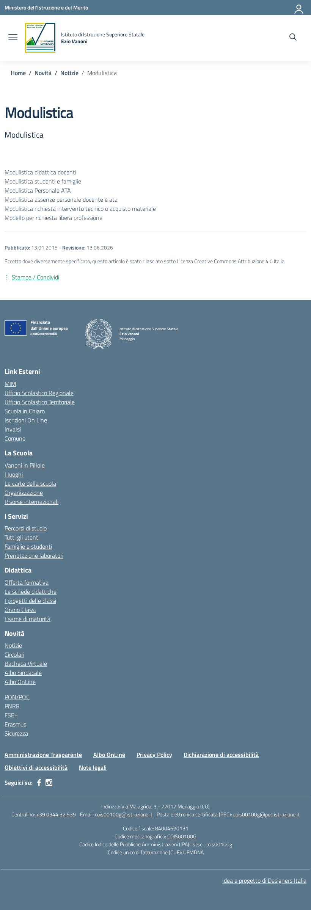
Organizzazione (24, 492)
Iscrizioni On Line (26, 420)
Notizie (13, 645)
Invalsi (13, 429)
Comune (15, 438)
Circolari (14, 654)
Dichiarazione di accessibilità (221, 754)
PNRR (12, 706)
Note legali (93, 767)
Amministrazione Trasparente (43, 754)
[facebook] (39, 782)
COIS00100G (181, 836)
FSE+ (11, 715)
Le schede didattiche (31, 591)
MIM (10, 383)
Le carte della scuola (30, 483)
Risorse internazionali (31, 501)
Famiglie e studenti (28, 546)
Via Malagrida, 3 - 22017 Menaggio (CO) (165, 806)
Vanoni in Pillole (25, 465)
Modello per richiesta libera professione (53, 217)
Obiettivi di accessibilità (36, 767)
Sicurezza (16, 733)
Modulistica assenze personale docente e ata (61, 199)
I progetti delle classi (30, 600)
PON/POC (17, 696)
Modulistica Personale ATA (38, 190)
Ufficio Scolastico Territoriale (40, 401)
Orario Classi (20, 609)
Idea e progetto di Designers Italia (264, 880)
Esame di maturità (27, 618)
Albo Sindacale (23, 672)
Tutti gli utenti (22, 537)
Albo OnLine (20, 681)
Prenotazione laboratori (34, 555)
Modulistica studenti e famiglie (43, 181)
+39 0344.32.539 (56, 814)
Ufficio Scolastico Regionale (39, 392)
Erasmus (15, 724)
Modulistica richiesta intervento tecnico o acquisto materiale (80, 208)
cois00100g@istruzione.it (123, 814)
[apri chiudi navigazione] (12, 37)
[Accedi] (299, 7)
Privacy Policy (154, 754)
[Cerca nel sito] (293, 38)
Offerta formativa (27, 582)
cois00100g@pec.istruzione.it (266, 814)
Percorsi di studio (26, 528)
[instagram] (49, 782)
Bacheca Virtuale (26, 663)
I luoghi (14, 474)
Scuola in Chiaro (25, 411)
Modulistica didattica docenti (40, 172)
